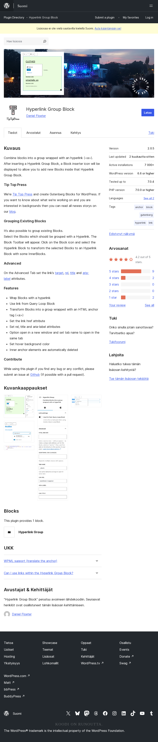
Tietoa (8, 643)
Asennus (55, 133)
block (149, 207)
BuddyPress (14, 696)
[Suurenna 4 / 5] (63, 400)
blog (12, 211)
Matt (9, 683)
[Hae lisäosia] (45, 41)
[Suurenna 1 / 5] (29, 400)
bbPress (11, 689)
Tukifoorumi (117, 342)
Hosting (9, 656)
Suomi (17, 713)
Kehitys (76, 133)
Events (124, 649)
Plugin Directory (14, 17)
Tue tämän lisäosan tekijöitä (129, 379)
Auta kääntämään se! (108, 28)
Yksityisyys (12, 663)
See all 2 (149, 198)
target (59, 273)
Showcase (49, 643)
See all (149, 305)
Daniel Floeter (36, 116)
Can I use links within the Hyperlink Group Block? (38, 573)
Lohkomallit (50, 663)
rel (66, 273)
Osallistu (125, 643)
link (151, 222)
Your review (117, 305)
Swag (125, 663)
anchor (139, 207)
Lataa (148, 112)
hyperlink (140, 222)
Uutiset (9, 649)
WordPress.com (17, 676)
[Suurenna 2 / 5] (29, 426)
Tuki (151, 133)
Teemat (47, 649)
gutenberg (146, 214)
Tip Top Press (22, 194)
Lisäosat (48, 656)
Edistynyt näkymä (122, 234)
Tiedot (12, 133)
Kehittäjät (87, 656)
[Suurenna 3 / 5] (29, 451)
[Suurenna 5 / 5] (96, 400)
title (72, 273)
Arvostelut (33, 133)
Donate (126, 656)
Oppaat (86, 643)
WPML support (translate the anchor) (30, 561)
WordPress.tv (92, 663)
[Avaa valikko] (152, 6)
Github (35, 374)
